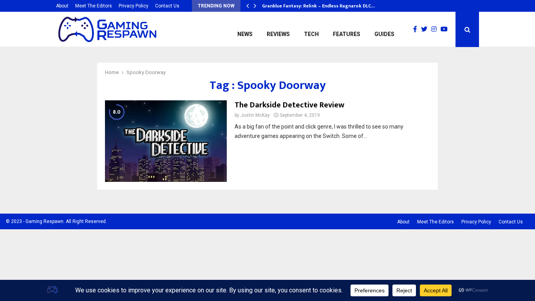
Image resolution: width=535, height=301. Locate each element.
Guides (384, 34)
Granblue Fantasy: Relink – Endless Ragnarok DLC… (318, 6)
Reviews (278, 34)
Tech (311, 34)
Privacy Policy (133, 6)
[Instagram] (436, 29)
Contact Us (167, 6)
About (62, 6)
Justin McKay (255, 115)
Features (346, 34)
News (245, 34)
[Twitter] (426, 29)
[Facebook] (417, 29)
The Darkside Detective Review (289, 105)
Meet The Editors (93, 6)
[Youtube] (446, 29)
